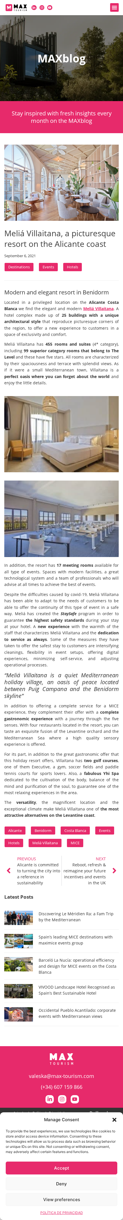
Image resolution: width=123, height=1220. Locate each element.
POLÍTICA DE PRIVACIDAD (61, 1213)
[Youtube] (49, 7)
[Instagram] (42, 7)
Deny (61, 1183)
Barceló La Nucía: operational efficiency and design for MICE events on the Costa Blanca (77, 966)
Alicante (15, 830)
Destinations (19, 266)
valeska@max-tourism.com (61, 1076)
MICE (75, 842)
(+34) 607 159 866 (61, 1086)
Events (48, 266)
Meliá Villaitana (45, 842)
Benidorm (43, 830)
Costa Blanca (75, 830)
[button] (114, 1120)
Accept (61, 1168)
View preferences (61, 1199)
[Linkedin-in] (34, 7)
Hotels (72, 266)
